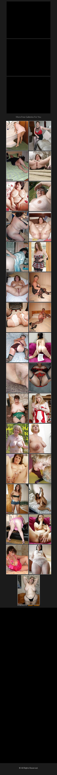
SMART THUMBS (34, 605)
